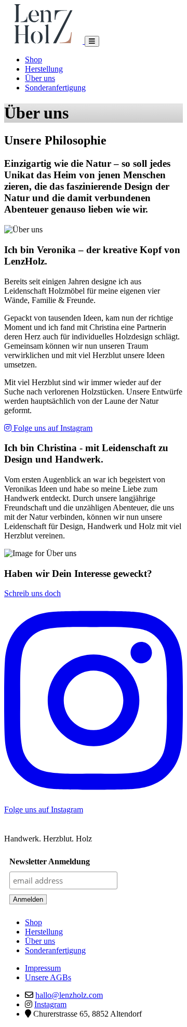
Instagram (50, 1004)
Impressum (43, 968)
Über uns (40, 78)
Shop (33, 59)
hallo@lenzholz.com (69, 995)
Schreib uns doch (32, 593)
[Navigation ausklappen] (92, 41)
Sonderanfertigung (55, 87)
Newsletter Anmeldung (49, 861)
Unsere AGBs (48, 977)
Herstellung (44, 68)
